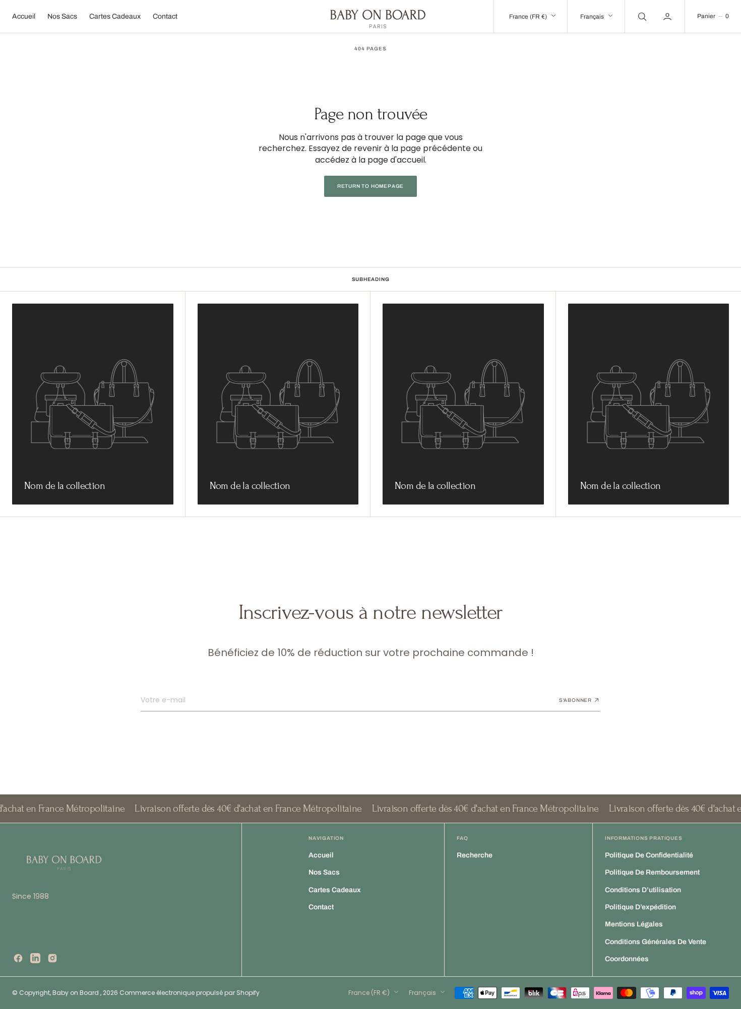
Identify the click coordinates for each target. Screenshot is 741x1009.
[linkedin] (35, 958)
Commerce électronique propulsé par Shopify (189, 992)
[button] (668, 16)
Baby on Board (76, 992)
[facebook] (18, 958)
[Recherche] (641, 16)
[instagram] (52, 958)
